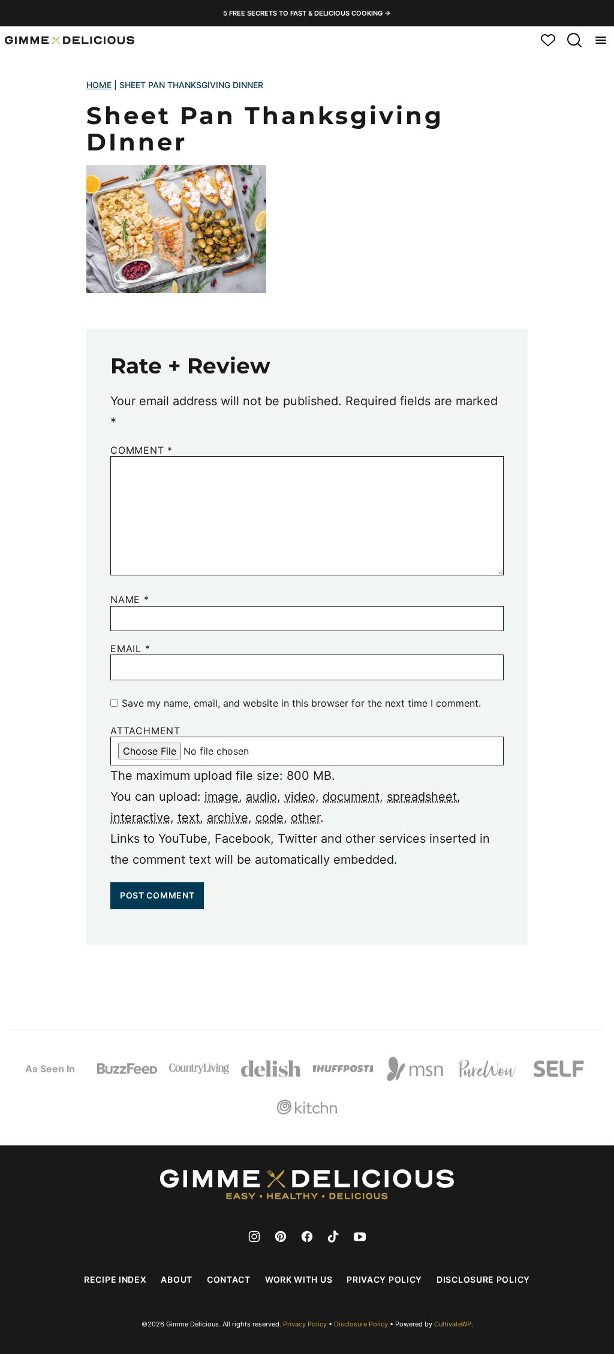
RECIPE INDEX (115, 1279)
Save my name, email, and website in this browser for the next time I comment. (301, 703)
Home (99, 85)
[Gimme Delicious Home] (69, 40)
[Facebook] (307, 1236)
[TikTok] (333, 1236)
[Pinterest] (280, 1236)
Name (129, 599)
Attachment (145, 731)
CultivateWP (452, 1324)
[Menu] (601, 40)
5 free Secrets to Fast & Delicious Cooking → (307, 13)
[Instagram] (254, 1236)
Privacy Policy (384, 1279)
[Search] (574, 40)
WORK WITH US (298, 1279)
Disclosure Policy (483, 1279)
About (176, 1279)
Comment (141, 450)
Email (130, 649)
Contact (229, 1279)
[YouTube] (360, 1236)
